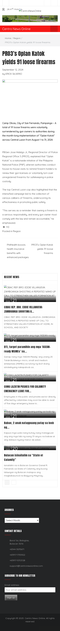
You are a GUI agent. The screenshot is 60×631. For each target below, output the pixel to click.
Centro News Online (16, 29)
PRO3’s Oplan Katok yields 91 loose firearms (42, 249)
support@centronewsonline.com (26, 565)
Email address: (12, 585)
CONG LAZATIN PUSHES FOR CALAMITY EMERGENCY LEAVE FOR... (25, 388)
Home (8, 38)
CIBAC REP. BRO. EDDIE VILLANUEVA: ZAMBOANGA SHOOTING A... (23, 309)
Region (16, 38)
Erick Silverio (14, 73)
